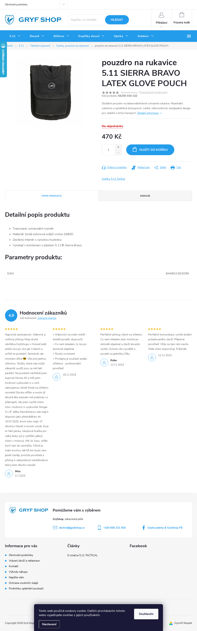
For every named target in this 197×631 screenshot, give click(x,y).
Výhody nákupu (18, 572)
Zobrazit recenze (47, 318)
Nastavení (49, 624)
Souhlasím (146, 614)
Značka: (113, 179)
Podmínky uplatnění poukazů (26, 588)
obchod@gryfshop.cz (71, 528)
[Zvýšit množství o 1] (118, 147)
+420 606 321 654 (114, 528)
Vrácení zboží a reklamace (24, 561)
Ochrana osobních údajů (23, 583)
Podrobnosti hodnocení (153, 92)
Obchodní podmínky (16, 4)
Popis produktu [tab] (52, 195)
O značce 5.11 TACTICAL (82, 555)
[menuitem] (15, 36)
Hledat (117, 20)
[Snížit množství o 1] (118, 152)
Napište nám (16, 577)
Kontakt (13, 566)
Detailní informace (148, 113)
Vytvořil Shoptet (183, 623)
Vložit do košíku (153, 150)
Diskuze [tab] (145, 195)
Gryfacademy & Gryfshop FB (165, 528)
